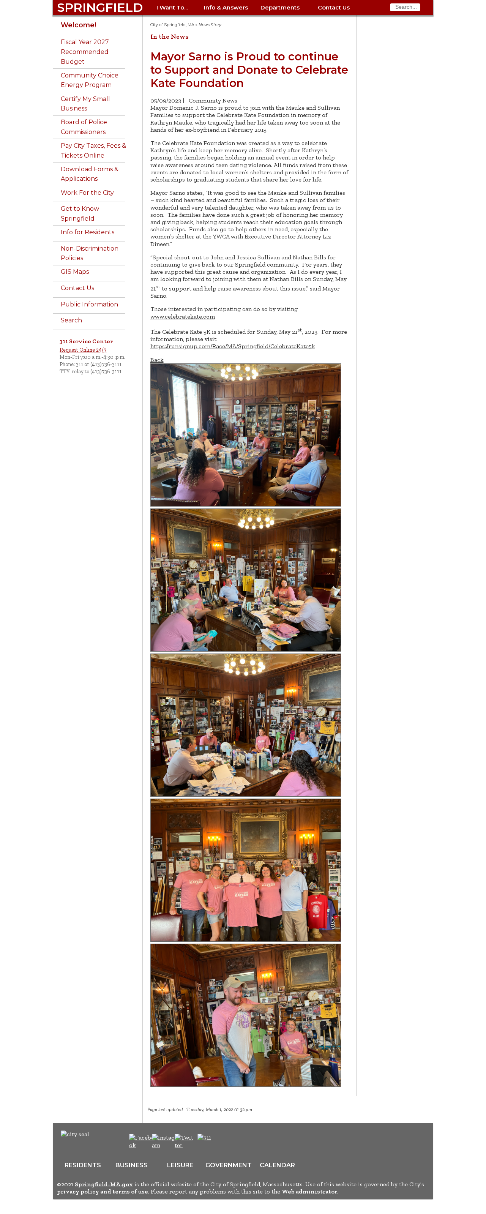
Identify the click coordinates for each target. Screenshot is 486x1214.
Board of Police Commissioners (84, 127)
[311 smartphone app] (204, 1137)
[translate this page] (227, 1141)
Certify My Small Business (85, 103)
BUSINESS (131, 1165)
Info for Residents (87, 232)
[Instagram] (166, 1145)
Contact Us (334, 7)
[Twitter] (185, 1145)
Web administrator (309, 1191)
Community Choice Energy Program (89, 80)
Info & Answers (226, 7)
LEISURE (180, 1165)
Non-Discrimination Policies (89, 253)
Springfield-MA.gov (104, 1184)
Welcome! (78, 25)
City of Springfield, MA (172, 24)
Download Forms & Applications (89, 174)
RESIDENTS (83, 1165)
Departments (280, 7)
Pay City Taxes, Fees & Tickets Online (93, 150)
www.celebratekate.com (182, 316)
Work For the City (87, 192)
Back (157, 359)
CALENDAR (277, 1165)
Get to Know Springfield (80, 213)
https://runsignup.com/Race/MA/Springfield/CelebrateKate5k (232, 346)
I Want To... (172, 7)
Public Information (89, 304)
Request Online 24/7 (83, 349)
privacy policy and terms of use (102, 1191)
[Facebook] (142, 1145)
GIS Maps (75, 271)
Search (71, 320)
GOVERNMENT (228, 1165)
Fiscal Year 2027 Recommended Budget (85, 51)
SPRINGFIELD (100, 7)
